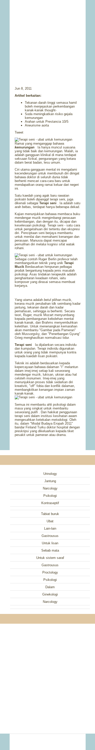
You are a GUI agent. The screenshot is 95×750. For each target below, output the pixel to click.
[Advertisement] (48, 36)
